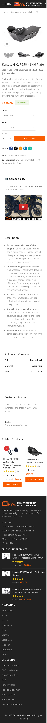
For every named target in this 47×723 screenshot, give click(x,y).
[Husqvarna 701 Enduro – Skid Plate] (34, 451)
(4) (38, 466)
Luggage (6, 644)
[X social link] (16, 148)
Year (4, 122)
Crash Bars (7, 639)
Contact (5, 654)
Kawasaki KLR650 (30, 12)
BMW (4, 615)
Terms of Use (8, 699)
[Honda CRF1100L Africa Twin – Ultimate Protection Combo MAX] (6, 560)
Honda (5, 620)
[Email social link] (20, 148)
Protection (7, 163)
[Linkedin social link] (25, 148)
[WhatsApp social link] (30, 148)
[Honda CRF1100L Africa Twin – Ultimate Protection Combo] (6, 594)
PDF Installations (10, 670)
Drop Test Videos (10, 675)
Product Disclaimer (11, 689)
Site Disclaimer (9, 694)
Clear (6, 133)
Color (4, 110)
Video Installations (10, 665)
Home (5, 12)
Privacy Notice (8, 684)
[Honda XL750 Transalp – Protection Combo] (6, 577)
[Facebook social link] (11, 148)
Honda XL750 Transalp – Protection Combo (28, 573)
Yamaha (6, 634)
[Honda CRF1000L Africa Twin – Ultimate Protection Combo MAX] (12, 450)
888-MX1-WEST (20, 534)
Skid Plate (17, 163)
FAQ (4, 680)
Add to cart (29, 138)
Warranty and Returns (12, 704)
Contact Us (7, 543)
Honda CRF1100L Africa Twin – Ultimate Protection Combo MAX (27, 556)
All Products (7, 610)
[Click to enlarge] (7, 44)
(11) (17, 471)
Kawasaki (14, 12)
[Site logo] (28, 3)
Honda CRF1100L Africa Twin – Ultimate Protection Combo (26, 590)
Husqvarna (7, 625)
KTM (4, 630)
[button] (4, 32)
